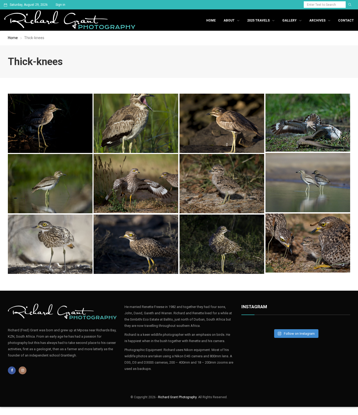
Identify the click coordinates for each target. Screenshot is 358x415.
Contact (346, 20)
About (229, 20)
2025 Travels (258, 20)
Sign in (60, 5)
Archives (317, 20)
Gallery (289, 20)
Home (211, 20)
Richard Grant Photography (177, 397)
